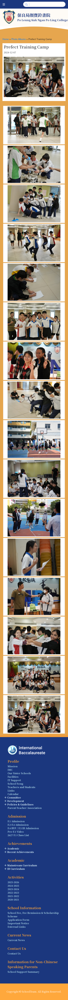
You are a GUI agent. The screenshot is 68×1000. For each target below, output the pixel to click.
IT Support (14, 780)
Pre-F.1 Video (16, 831)
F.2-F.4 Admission (18, 824)
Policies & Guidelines (20, 804)
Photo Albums (18, 39)
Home (5, 39)
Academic (13, 848)
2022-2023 (13, 892)
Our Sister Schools (19, 773)
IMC (10, 769)
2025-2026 (13, 882)
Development (15, 801)
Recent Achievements (20, 852)
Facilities (13, 776)
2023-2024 (13, 889)
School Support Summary (23, 971)
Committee (14, 797)
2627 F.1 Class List (18, 835)
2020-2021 (13, 899)
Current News (16, 940)
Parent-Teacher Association (25, 808)
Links (11, 790)
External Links (17, 926)
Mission (12, 766)
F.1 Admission (16, 821)
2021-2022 (13, 896)
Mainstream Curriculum (22, 865)
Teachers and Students (21, 787)
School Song (15, 783)
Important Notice (18, 923)
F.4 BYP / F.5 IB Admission (23, 828)
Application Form (18, 919)
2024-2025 (13, 885)
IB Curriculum (16, 868)
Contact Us (14, 953)
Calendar (13, 794)
